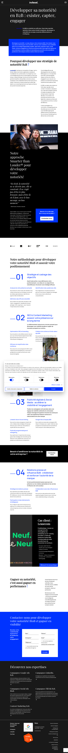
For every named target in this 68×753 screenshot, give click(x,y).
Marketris (56, 740)
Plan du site (55, 737)
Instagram (12, 729)
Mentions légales (54, 725)
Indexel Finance (54, 744)
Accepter (53, 389)
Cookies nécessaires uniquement (14, 389)
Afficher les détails (55, 384)
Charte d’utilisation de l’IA (53, 734)
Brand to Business (54, 723)
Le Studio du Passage (53, 742)
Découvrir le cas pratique (49, 565)
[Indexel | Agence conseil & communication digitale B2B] (33, 2)
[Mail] (65, 2)
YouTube (12, 734)
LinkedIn (12, 731)
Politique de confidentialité (55, 728)
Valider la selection (34, 389)
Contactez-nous (46, 218)
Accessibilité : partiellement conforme (55, 748)
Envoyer (45, 652)
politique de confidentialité (47, 644)
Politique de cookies (54, 731)
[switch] (26, 380)
